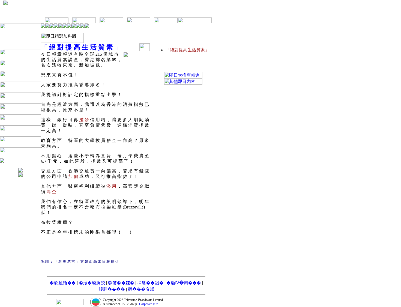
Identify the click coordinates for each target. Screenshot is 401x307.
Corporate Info (148, 304)
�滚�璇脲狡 (92, 283)
